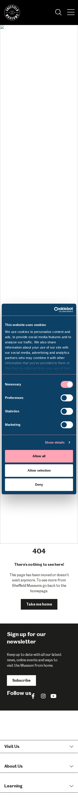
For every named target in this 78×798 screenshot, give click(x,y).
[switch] (67, 397)
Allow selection (39, 470)
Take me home (39, 604)
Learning (13, 785)
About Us (13, 766)
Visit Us (12, 746)
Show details (55, 442)
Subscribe (21, 680)
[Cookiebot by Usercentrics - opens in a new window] (55, 310)
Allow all (39, 456)
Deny (39, 484)
